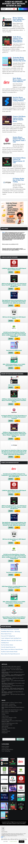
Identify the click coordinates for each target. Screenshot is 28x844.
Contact (3, 714)
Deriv (3, 232)
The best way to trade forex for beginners (11, 668)
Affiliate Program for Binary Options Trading (12, 702)
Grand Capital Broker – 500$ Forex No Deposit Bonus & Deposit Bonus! (12, 679)
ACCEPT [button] (21, 841)
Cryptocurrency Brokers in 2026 (9, 717)
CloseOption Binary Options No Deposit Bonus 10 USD (19, 160)
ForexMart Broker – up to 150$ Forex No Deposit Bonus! (13, 681)
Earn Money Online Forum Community (10, 629)
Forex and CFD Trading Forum (8, 636)
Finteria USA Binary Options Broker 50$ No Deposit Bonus (19, 119)
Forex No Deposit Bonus (7, 749)
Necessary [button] (3, 836)
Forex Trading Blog (6, 751)
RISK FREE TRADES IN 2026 (8, 728)
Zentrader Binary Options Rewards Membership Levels (19, 59)
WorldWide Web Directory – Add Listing (10, 631)
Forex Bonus (23, 823)
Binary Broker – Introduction (8, 704)
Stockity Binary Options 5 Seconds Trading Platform (19, 99)
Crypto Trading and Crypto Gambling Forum (11, 638)
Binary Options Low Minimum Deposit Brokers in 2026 (13, 708)
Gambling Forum (5, 642)
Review (11, 272)
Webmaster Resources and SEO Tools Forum (11, 640)
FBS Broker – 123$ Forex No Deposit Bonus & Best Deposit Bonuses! (12, 692)
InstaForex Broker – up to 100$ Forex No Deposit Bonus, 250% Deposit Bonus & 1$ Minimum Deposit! (13, 675)
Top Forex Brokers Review (7, 645)
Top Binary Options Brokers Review (9, 651)
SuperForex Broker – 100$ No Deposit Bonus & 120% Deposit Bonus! (13, 686)
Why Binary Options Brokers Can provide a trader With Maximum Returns (13, 684)
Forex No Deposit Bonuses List (8, 647)
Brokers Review (5, 713)
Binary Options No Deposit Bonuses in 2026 (12, 709)
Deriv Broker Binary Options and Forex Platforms (19, 80)
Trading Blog (4, 729)
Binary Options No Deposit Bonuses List (10, 653)
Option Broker (5, 726)
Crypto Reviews (5, 716)
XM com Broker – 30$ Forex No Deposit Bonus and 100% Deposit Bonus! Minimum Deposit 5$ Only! (13, 689)
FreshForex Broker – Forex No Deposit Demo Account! (12, 670)
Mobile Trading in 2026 (7, 724)
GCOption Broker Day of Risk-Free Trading (18, 180)
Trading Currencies (6, 731)
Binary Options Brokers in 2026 (9, 705)
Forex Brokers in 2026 (7, 719)
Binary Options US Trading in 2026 (10, 711)
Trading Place (5, 732)
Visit (17, 272)
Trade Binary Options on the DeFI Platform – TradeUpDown (18, 39)
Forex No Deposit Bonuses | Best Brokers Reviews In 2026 (13, 4)
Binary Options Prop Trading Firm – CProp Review (19, 19)
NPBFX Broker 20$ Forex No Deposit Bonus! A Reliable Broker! (12, 673)
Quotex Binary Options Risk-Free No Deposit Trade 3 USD (19, 140)
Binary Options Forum (6, 633)
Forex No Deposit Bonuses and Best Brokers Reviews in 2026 (12, 721)
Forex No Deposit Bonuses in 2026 (10, 723)
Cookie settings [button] (13, 841)
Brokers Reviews (5, 746)
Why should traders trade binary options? (11, 666)
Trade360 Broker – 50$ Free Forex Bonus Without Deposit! (13, 695)
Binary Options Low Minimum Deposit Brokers (12, 649)
